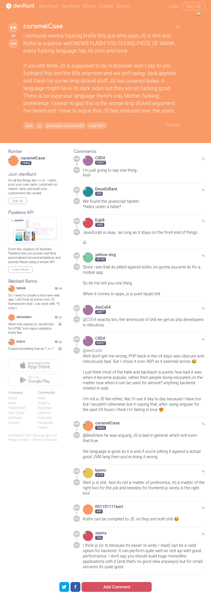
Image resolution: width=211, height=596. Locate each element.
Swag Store (16, 408)
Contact (14, 423)
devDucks (15, 418)
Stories (89, 6)
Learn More (20, 270)
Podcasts (45, 418)
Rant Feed (48, 6)
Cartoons (44, 413)
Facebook (45, 423)
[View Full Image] (144, 242)
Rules (42, 398)
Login (174, 6)
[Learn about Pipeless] (35, 231)
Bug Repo (45, 408)
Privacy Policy (18, 440)
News (12, 403)
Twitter (43, 428)
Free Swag (16, 413)
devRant (14, 435)
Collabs (106, 6)
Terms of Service (45, 440)
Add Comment (116, 586)
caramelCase (43, 26)
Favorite (173, 124)
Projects (44, 403)
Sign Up (193, 6)
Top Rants (70, 6)
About (12, 398)
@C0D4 (89, 319)
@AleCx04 (92, 350)
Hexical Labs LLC (45, 435)
